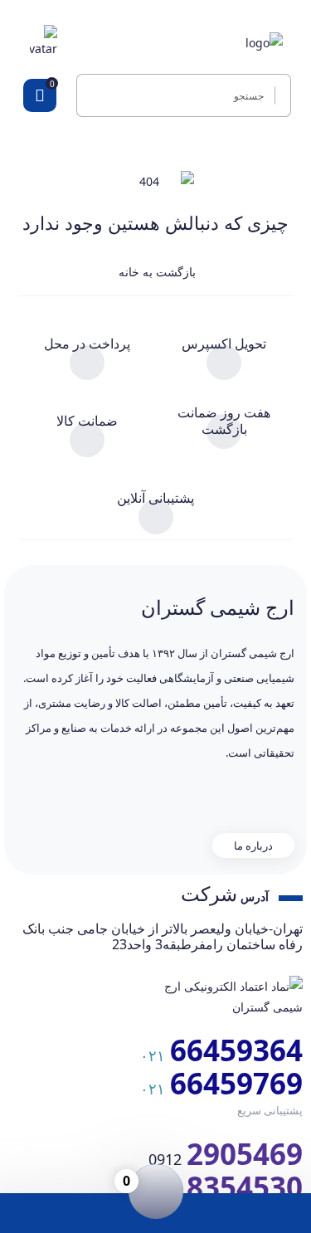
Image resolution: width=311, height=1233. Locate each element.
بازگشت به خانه (155, 272)
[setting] (278, 95)
